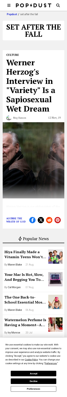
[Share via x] (41, 220)
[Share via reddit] (49, 220)
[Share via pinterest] (57, 220)
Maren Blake (15, 264)
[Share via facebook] (32, 220)
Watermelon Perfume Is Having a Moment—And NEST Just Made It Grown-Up (25, 322)
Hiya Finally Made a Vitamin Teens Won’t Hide (23, 254)
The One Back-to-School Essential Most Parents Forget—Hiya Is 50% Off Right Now (25, 300)
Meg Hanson (19, 117)
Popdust (12, 14)
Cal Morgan (14, 287)
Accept (33, 373)
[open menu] (9, 5)
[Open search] (58, 5)
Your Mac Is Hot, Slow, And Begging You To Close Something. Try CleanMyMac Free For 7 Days (25, 277)
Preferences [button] (51, 363)
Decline (34, 381)
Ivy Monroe (14, 332)
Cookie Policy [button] (31, 359)
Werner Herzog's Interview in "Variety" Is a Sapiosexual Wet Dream (30, 85)
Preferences (33, 389)
